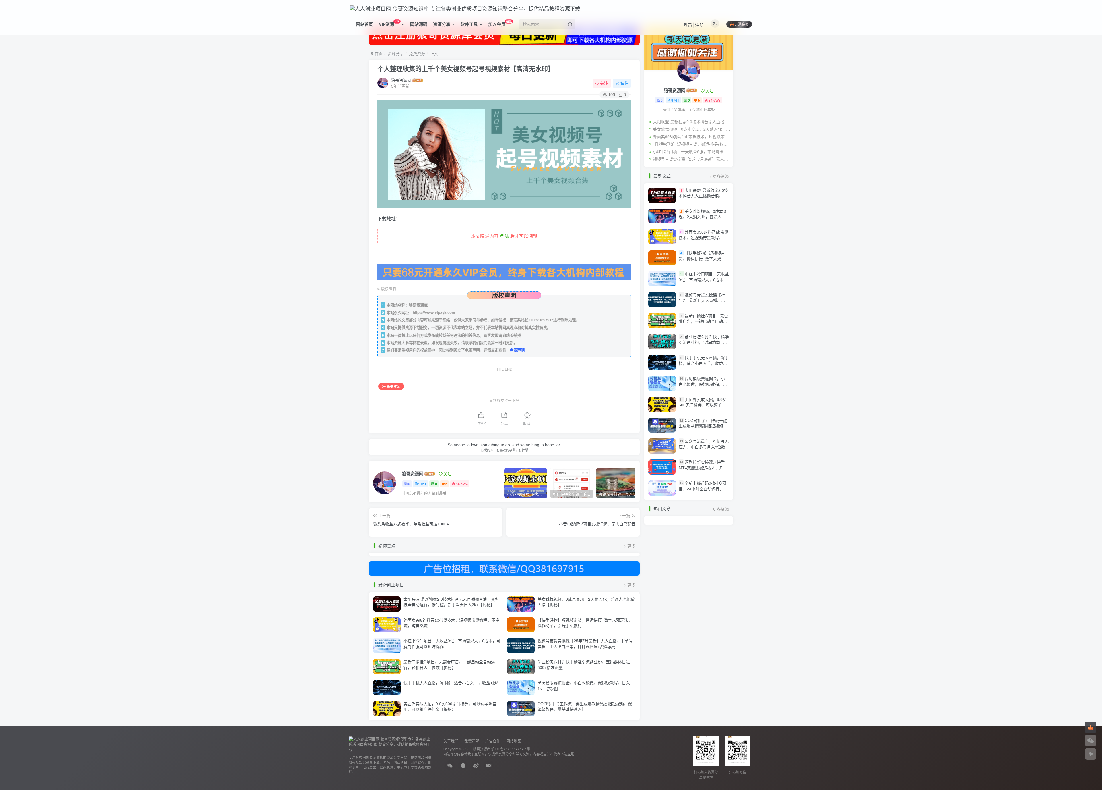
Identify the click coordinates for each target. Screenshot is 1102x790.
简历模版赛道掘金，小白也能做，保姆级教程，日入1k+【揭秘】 (584, 685)
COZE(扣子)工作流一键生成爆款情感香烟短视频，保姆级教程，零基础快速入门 (585, 706)
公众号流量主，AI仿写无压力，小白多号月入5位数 (704, 444)
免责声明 (517, 350)
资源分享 (441, 24)
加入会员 (500, 23)
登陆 (504, 236)
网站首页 (364, 24)
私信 (624, 83)
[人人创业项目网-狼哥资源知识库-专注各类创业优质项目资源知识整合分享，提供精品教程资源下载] (390, 743)
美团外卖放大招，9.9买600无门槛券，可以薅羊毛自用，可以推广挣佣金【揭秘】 (449, 706)
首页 (378, 53)
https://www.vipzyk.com (434, 312)
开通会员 (741, 24)
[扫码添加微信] (1090, 740)
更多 (631, 546)
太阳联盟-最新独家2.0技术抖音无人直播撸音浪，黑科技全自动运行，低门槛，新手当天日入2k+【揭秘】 (451, 602)
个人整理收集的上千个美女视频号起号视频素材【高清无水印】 (465, 68)
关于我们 (450, 740)
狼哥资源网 (401, 80)
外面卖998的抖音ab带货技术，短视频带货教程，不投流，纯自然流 (451, 623)
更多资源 (721, 176)
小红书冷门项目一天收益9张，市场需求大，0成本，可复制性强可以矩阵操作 (451, 643)
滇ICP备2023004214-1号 (510, 749)
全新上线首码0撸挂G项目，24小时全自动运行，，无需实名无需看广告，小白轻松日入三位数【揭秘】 (703, 491)
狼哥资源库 (481, 749)
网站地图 (513, 740)
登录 (688, 25)
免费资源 (417, 53)
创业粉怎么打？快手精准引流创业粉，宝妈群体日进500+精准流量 (584, 664)
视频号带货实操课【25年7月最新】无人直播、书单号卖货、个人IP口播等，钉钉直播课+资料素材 (585, 643)
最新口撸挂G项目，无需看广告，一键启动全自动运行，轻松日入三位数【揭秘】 (449, 664)
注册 (699, 25)
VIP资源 (389, 23)
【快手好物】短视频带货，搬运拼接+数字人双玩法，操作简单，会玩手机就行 (585, 623)
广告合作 (492, 740)
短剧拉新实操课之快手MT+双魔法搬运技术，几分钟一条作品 (703, 467)
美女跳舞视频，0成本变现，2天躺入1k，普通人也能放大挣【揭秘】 (586, 602)
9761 (422, 483)
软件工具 (469, 24)
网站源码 (418, 24)
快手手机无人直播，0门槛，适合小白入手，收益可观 (450, 682)
